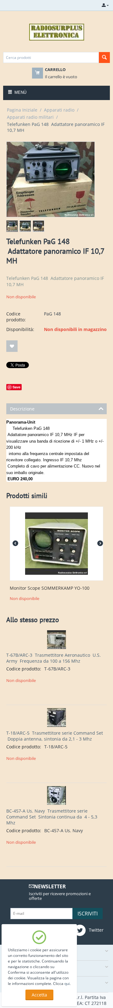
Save (16, 387)
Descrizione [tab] (22, 409)
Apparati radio (59, 110)
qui (67, 983)
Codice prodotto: (16, 317)
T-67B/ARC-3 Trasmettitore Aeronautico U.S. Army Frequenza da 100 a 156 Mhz (53, 658)
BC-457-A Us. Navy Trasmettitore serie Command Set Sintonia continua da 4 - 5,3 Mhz (51, 817)
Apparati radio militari (30, 117)
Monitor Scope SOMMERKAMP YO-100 (49, 588)
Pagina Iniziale (22, 110)
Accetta (39, 995)
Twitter (96, 930)
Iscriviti (88, 913)
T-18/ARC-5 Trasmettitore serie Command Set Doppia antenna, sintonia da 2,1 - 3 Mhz (54, 736)
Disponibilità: (20, 329)
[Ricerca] (104, 57)
